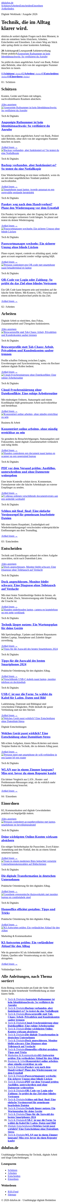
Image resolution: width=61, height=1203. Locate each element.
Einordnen (37, 5)
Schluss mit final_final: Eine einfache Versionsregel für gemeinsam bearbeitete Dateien (27, 514)
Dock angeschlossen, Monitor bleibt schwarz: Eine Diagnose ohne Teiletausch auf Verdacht (28, 585)
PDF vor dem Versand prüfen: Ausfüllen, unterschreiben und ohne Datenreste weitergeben (28, 471)
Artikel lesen (9, 147)
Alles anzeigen (8, 104)
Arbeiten (15, 5)
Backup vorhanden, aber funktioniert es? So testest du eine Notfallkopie (28, 166)
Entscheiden (26, 5)
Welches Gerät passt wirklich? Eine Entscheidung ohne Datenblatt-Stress (25, 735)
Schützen (6, 5)
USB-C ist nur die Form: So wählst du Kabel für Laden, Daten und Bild (26, 695)
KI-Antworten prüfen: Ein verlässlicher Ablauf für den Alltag (27, 944)
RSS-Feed (13, 1191)
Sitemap (12, 1194)
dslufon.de (7, 2)
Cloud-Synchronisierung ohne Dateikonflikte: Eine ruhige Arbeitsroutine (29, 391)
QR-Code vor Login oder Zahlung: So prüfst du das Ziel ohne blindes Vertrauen (29, 281)
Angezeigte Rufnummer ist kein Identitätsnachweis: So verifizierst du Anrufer (25, 55)
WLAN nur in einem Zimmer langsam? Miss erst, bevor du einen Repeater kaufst (28, 771)
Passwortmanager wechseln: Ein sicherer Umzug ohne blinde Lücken (28, 245)
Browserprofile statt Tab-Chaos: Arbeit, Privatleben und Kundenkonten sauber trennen (27, 350)
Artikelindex (7, 8)
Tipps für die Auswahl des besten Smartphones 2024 (23, 662)
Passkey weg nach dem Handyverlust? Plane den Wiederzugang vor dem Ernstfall (30, 206)
